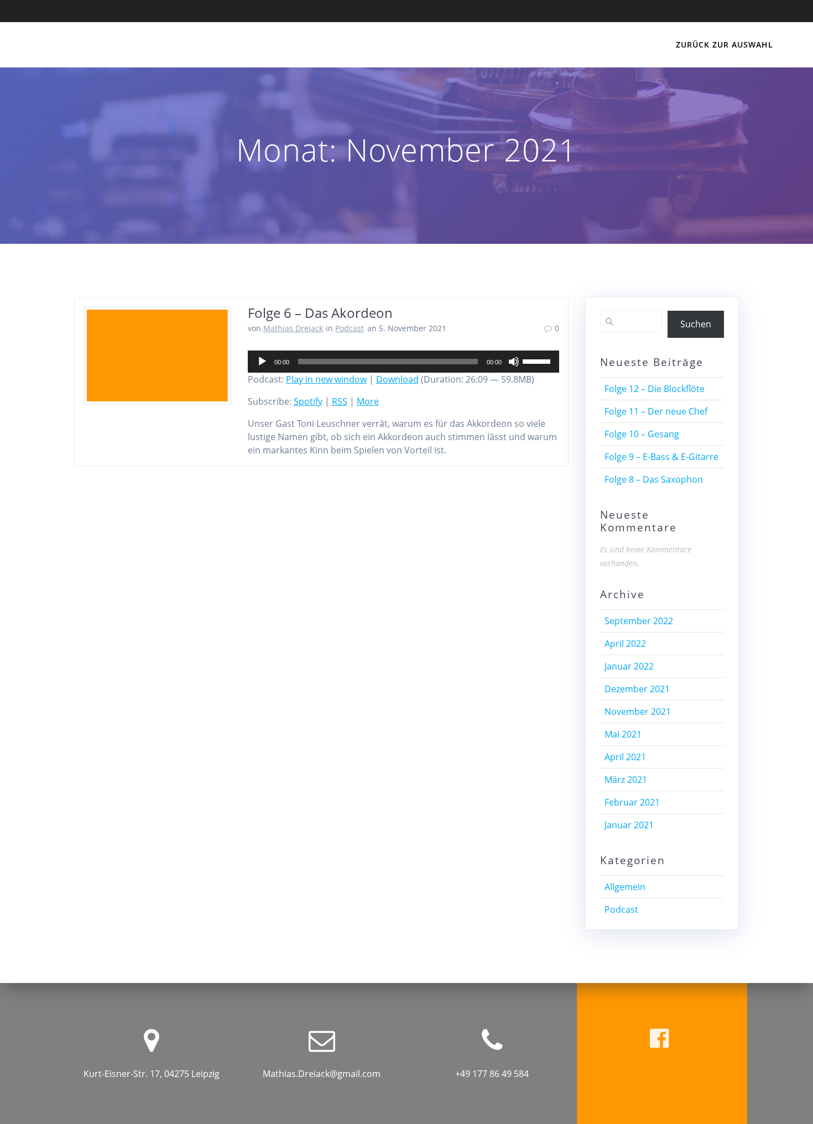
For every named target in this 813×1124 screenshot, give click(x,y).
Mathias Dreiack (293, 328)
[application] (403, 362)
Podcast (349, 328)
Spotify (308, 401)
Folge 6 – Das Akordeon (320, 313)
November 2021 (637, 711)
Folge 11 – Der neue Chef (655, 411)
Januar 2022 (629, 666)
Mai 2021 (623, 734)
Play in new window (326, 379)
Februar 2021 (632, 802)
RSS (339, 401)
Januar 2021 (629, 825)
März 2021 (625, 779)
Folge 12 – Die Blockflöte (654, 389)
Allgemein (624, 887)
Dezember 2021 (637, 689)
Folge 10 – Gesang (641, 434)
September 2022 (638, 621)
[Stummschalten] (513, 361)
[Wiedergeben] (262, 361)
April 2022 (625, 643)
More (368, 401)
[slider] (538, 360)
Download (397, 379)
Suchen (695, 324)
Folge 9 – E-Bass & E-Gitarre (661, 457)
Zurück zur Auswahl (724, 44)
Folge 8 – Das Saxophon (653, 479)
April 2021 (625, 757)
